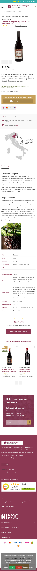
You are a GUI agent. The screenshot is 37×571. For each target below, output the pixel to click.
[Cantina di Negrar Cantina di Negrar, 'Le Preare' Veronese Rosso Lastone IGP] (10, 356)
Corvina (15, 264)
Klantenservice (7, 522)
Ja (12, 567)
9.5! (17, 125)
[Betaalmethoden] (3, 108)
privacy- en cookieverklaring (22, 565)
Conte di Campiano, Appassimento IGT (25, 370)
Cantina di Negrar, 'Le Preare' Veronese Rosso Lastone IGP (9, 370)
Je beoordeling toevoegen (18, 332)
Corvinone (20, 264)
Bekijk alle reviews (7, 506)
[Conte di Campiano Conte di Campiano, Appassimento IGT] (27, 356)
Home (2, 16)
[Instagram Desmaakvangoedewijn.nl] (7, 464)
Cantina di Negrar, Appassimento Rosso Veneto (17, 16)
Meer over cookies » (28, 567)
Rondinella (26, 264)
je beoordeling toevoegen (21, 26)
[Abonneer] (29, 422)
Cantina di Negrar (6, 19)
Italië (14, 258)
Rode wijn (15, 255)
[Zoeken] (2, 11)
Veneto (15, 261)
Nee (19, 567)
